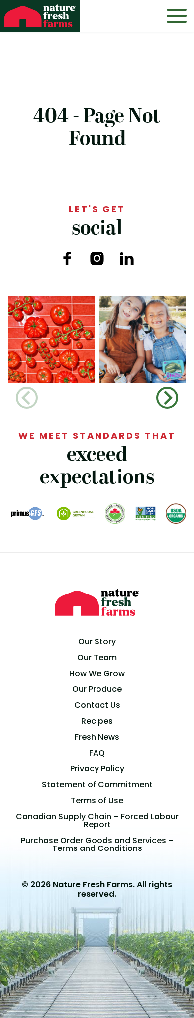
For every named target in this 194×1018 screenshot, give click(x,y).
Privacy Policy (97, 768)
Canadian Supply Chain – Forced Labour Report (97, 820)
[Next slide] (167, 398)
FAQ (97, 753)
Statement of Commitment (97, 784)
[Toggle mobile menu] (176, 16)
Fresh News (97, 737)
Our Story (97, 641)
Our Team (97, 657)
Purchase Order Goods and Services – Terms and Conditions (97, 844)
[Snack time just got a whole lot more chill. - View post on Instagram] (142, 339)
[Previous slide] (27, 398)
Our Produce (97, 689)
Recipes (97, 721)
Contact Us (97, 705)
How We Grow (97, 673)
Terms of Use (97, 800)
